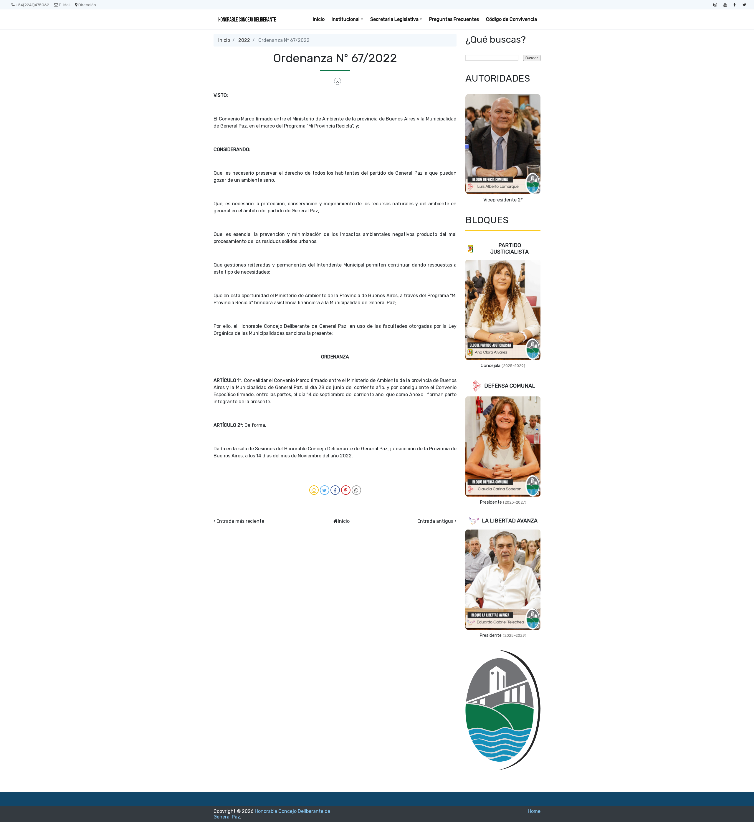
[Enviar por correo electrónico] (314, 490)
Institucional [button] (346, 19)
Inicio (319, 19)
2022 (244, 40)
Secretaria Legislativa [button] (394, 19)
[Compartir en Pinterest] (345, 490)
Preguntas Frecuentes (454, 19)
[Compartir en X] (324, 490)
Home (534, 811)
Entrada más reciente (240, 521)
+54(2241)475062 (32, 4)
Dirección (87, 4)
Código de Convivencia (511, 19)
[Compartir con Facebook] (335, 490)
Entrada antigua (435, 521)
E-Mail (64, 4)
